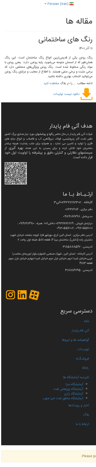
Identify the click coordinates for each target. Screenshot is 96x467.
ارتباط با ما (82, 424)
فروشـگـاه (82, 359)
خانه (86, 321)
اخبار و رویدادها (79, 405)
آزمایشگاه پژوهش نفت (68, 389)
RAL (85, 368)
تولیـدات (83, 349)
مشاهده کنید (51, 83)
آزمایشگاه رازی (73, 394)
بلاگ (86, 415)
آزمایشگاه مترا (74, 384)
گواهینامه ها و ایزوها (75, 340)
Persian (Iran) (57, 4)
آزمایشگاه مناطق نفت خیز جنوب (62, 398)
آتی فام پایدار (80, 331)
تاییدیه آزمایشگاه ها (76, 377)
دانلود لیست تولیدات (66, 94)
